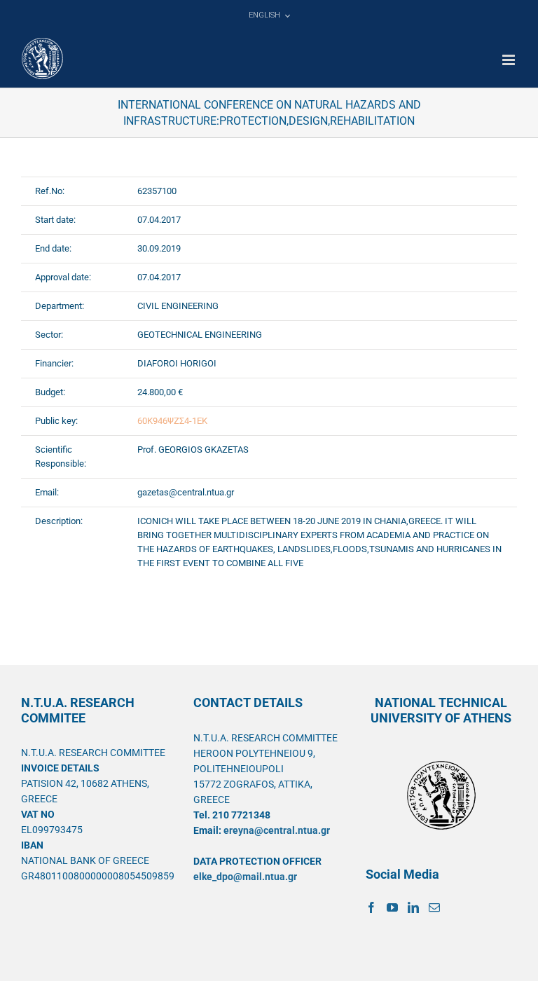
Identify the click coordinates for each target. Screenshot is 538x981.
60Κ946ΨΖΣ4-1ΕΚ (172, 421)
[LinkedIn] (413, 907)
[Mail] (434, 907)
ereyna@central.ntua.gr (276, 830)
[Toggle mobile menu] (509, 60)
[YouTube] (392, 907)
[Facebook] (371, 907)
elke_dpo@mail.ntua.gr (245, 876)
